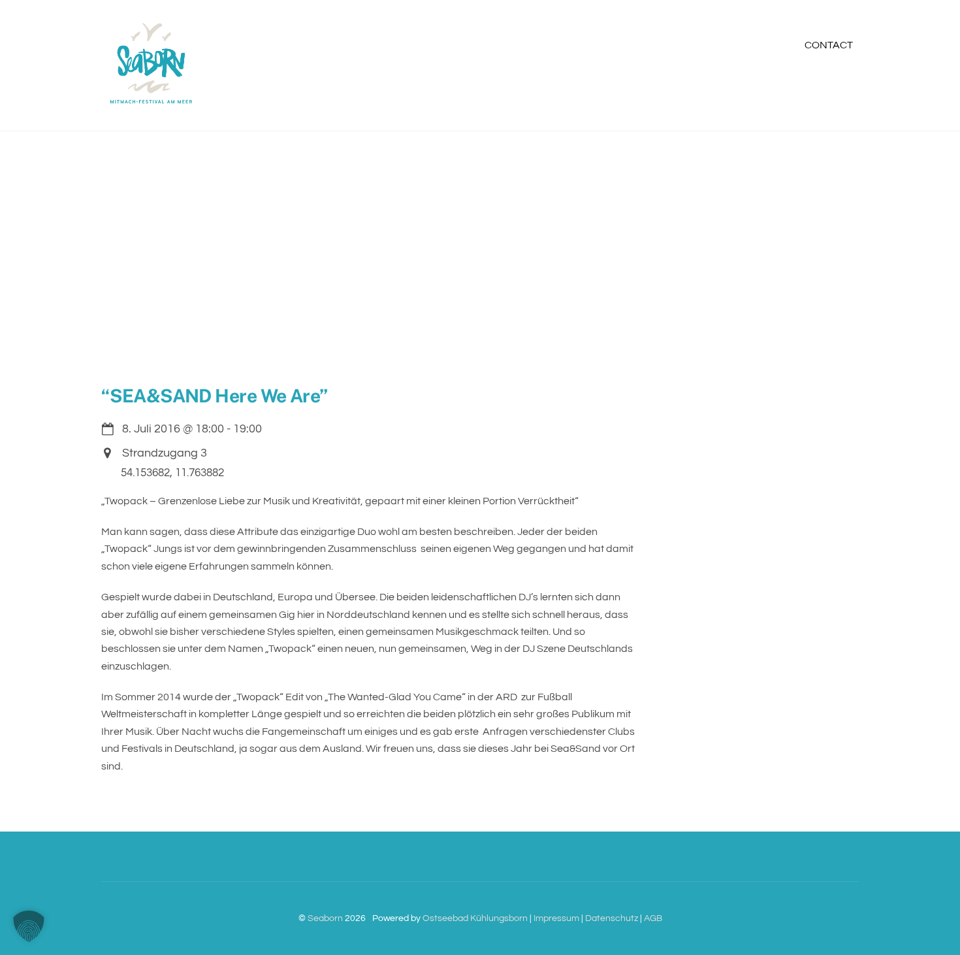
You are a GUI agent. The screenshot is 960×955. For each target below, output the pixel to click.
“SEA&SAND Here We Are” (214, 395)
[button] (28, 926)
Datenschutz (611, 918)
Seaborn (325, 918)
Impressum (556, 918)
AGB (653, 918)
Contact (829, 45)
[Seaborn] (150, 105)
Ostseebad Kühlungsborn (475, 918)
